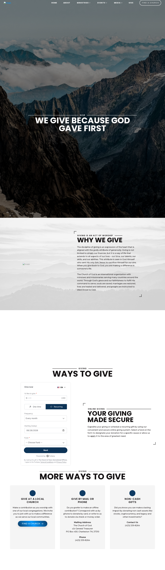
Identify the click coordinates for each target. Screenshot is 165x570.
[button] (83, 2)
